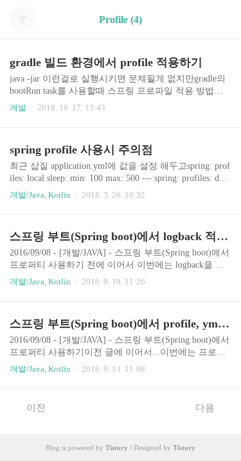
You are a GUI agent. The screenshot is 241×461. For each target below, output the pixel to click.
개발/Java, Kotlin (40, 195)
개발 (18, 107)
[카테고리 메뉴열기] (218, 19)
